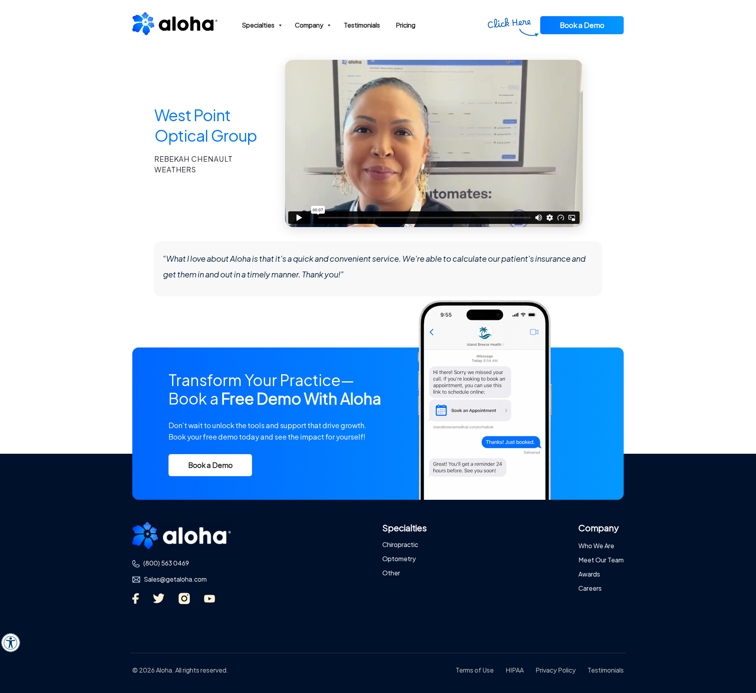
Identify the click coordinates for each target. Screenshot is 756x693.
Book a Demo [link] (582, 25)
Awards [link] (589, 574)
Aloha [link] (174, 26)
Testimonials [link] (362, 25)
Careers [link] (590, 588)
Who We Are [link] (596, 545)
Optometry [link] (399, 558)
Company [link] (309, 25)
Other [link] (391, 573)
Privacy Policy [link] (556, 670)
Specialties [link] (258, 25)
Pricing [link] (405, 25)
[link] (10, 642)
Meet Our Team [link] (601, 560)
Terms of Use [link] (475, 670)
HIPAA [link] (515, 670)
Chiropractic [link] (400, 544)
